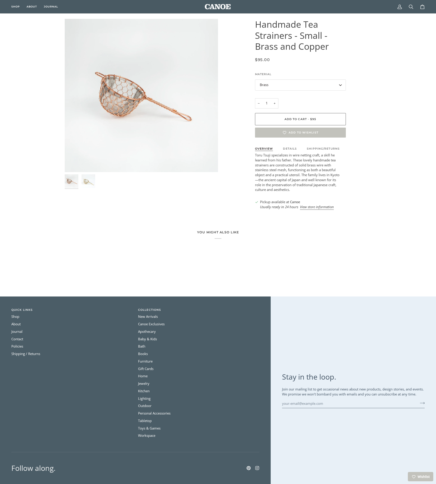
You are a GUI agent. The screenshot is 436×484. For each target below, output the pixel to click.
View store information (317, 207)
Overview (264, 148)
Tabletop (145, 421)
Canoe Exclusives (151, 324)
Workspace (146, 435)
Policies (17, 346)
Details (290, 148)
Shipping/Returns (323, 148)
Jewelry (143, 383)
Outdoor (144, 406)
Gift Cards (146, 369)
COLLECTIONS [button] (149, 309)
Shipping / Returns (25, 354)
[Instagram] (257, 468)
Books (143, 354)
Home (143, 376)
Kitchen (144, 391)
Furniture (145, 361)
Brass (264, 85)
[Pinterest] (249, 468)
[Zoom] (141, 95)
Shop (15, 316)
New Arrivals (148, 316)
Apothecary (147, 331)
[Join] (421, 403)
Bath (141, 346)
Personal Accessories (154, 413)
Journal (16, 331)
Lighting (144, 398)
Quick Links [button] (22, 309)
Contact (17, 339)
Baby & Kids (147, 339)
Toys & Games (149, 428)
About (16, 324)
